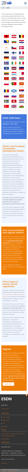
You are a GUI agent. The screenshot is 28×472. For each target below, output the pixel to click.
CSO (4, 423)
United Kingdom (14, 108)
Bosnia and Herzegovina (6, 44)
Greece (14, 59)
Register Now (8, 384)
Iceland (6, 65)
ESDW (8, 8)
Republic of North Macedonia (21, 86)
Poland (6, 85)
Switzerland (14, 103)
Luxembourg (14, 75)
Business (5, 426)
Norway (21, 80)
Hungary (22, 59)
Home (3, 8)
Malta (21, 75)
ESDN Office (6, 439)
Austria (14, 38)
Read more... (4, 463)
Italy (21, 65)
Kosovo (6, 70)
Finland (14, 54)
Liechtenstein (21, 70)
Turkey (6, 108)
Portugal (14, 85)
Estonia (6, 54)
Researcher (6, 420)
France (21, 54)
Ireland (14, 65)
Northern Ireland (14, 80)
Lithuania (6, 75)
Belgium (21, 38)
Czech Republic (14, 49)
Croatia (21, 43)
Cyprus (6, 49)
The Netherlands (21, 103)
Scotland (14, 92)
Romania (6, 92)
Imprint (4, 471)
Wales (21, 108)
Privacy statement (11, 471)
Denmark (21, 49)
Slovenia (14, 97)
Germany (6, 59)
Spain (21, 97)
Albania (6, 38)
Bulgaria (14, 43)
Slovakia (6, 97)
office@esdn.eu (5, 408)
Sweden (6, 103)
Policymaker (6, 417)
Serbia (21, 92)
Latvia (14, 70)
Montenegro (6, 80)
